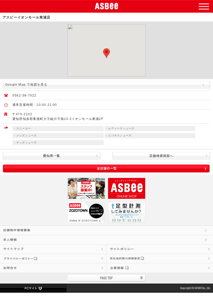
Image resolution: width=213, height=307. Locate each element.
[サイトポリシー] (160, 249)
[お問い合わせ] (53, 268)
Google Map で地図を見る (26, 84)
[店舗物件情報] (106, 230)
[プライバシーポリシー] (53, 258)
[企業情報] (160, 268)
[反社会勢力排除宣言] (160, 258)
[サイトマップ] (53, 249)
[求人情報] (106, 239)
